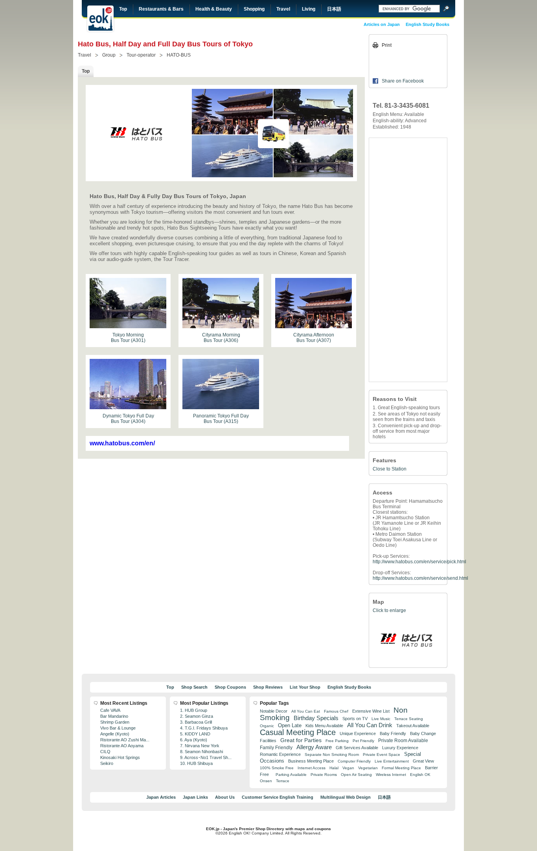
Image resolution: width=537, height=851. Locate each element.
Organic (267, 726)
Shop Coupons (230, 687)
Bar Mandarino (114, 716)
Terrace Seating (408, 719)
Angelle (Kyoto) (114, 734)
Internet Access (312, 768)
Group (109, 55)
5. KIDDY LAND (195, 734)
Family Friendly (276, 747)
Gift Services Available (357, 747)
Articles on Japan (382, 24)
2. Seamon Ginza (196, 716)
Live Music (380, 719)
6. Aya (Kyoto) (193, 739)
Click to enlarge (389, 610)
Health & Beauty (213, 9)
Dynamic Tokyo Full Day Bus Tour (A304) (128, 418)
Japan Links (195, 797)
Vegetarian (368, 768)
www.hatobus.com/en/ (122, 443)
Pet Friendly (363, 741)
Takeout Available (412, 725)
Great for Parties (301, 740)
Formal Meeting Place (401, 768)
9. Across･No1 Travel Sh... (206, 757)
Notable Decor (273, 711)
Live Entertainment (392, 761)
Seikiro (106, 763)
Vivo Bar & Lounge (118, 728)
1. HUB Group (193, 710)
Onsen (266, 781)
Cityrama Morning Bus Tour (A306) (221, 337)
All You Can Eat (305, 711)
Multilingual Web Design (345, 797)
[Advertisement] (408, 260)
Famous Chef (336, 711)
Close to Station (389, 469)
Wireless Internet (391, 774)
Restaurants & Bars (161, 9)
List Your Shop (305, 687)
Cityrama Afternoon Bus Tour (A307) (313, 337)
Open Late (290, 725)
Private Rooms (324, 774)
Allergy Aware (314, 747)
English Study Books (427, 24)
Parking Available (291, 774)
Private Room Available (403, 740)
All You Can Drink (369, 725)
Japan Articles (161, 797)
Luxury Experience (400, 747)
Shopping (254, 9)
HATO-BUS (179, 55)
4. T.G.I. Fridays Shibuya (204, 728)
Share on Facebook (403, 81)
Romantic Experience (280, 754)
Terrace (282, 781)
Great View (423, 761)
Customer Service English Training (277, 797)
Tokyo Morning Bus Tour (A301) (128, 337)
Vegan (348, 768)
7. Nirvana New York (199, 745)
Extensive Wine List (371, 711)
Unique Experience (358, 733)
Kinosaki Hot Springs (120, 757)
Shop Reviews (268, 687)
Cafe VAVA (110, 710)
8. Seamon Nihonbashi (201, 751)
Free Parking (337, 741)
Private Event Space (381, 754)
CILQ (105, 751)
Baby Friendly (393, 733)
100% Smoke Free (277, 768)
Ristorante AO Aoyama (121, 745)
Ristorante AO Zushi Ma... (124, 739)
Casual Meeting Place (298, 732)
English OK (420, 774)
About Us (225, 797)
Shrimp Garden (114, 722)
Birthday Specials (316, 718)
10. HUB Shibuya (196, 763)
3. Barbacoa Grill (196, 722)
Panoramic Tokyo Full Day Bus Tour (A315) (221, 418)
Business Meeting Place (311, 761)
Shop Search (194, 687)
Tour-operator (141, 55)
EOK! (100, 18)
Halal (333, 768)
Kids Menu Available (324, 725)
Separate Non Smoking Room (332, 754)
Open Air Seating (356, 774)
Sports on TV (355, 718)
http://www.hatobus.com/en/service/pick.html (419, 561)
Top (123, 9)
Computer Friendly (354, 761)
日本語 (334, 9)
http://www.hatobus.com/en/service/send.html (420, 578)
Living (308, 9)
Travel (283, 9)
